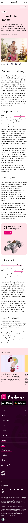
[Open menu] (2, 2)
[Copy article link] (20, 64)
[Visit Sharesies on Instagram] (3, 489)
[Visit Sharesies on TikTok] (11, 489)
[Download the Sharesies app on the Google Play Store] (20, 403)
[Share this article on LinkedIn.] (11, 64)
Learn (3, 7)
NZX (23, 506)
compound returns (19, 116)
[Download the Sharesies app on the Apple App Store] (7, 403)
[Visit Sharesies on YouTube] (22, 489)
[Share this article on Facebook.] (16, 64)
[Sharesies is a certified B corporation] (3, 472)
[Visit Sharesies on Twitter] (14, 489)
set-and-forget (18, 271)
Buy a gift (8, 233)
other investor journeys (17, 301)
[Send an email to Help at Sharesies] (3, 492)
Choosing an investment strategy (11, 265)
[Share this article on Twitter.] (7, 64)
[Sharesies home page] (14, 2)
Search (22, 7)
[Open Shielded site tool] (3, 519)
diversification (5, 296)
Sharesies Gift (12, 82)
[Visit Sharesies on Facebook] (18, 489)
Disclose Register (7, 513)
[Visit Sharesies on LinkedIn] (7, 489)
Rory (10, 284)
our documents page (18, 513)
